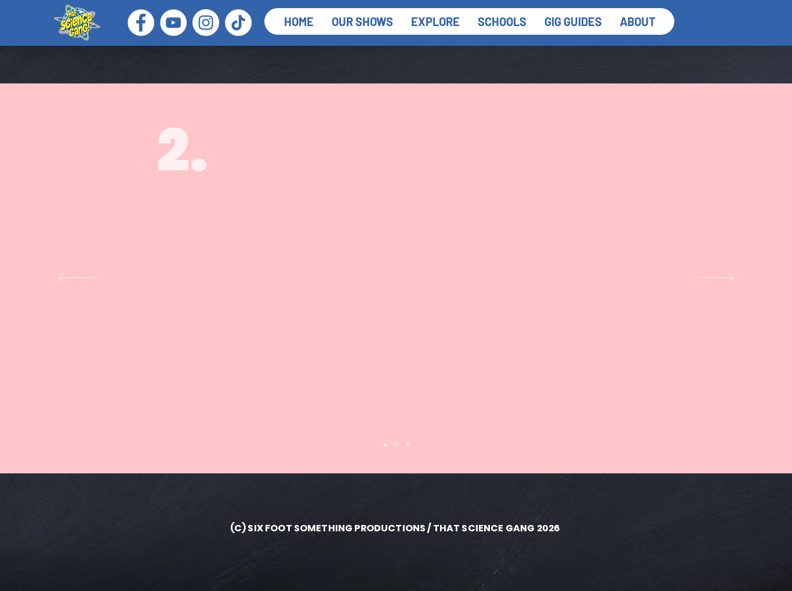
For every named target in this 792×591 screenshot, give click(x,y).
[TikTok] (238, 22)
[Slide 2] (396, 444)
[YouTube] (173, 22)
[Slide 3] (407, 444)
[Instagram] (205, 22)
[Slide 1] (385, 444)
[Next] (716, 278)
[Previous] (75, 278)
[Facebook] (141, 22)
